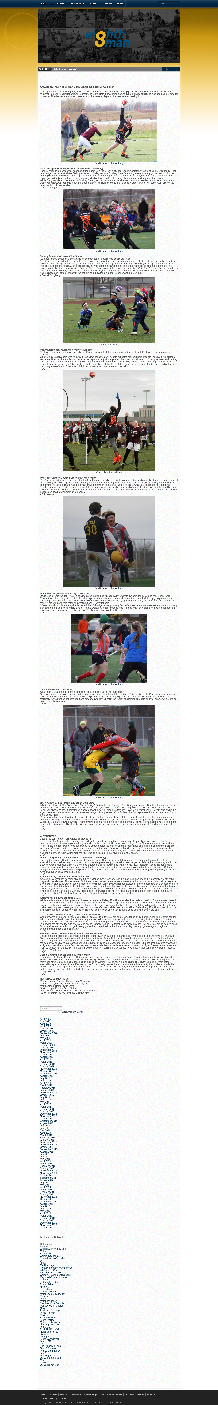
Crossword (76, 1394)
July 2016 (45, 1125)
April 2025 (45, 1019)
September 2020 (49, 1033)
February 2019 (47, 1064)
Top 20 (43, 1353)
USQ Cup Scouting (49, 1398)
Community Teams (50, 1256)
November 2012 (48, 1225)
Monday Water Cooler (51, 1305)
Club (42, 1360)
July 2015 (45, 1154)
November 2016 (48, 1116)
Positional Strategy (50, 1310)
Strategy (44, 1336)
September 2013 (49, 1201)
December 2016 (48, 1114)
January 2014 (47, 1194)
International (46, 1289)
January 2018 (47, 1090)
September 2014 (49, 1178)
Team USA (45, 1341)
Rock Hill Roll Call (49, 1329)
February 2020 (47, 1045)
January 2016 (47, 1140)
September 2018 (49, 1073)
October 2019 (47, 1054)
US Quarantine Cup (50, 1358)
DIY (42, 1260)
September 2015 (49, 1149)
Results (140, 1394)
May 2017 (45, 1102)
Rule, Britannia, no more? (65, 69)
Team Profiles (47, 1320)
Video (63, 1398)
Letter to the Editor (49, 1282)
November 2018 (48, 1069)
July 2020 (45, 1035)
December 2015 (48, 1142)
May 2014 (45, 1185)
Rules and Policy (49, 1332)
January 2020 (47, 1047)
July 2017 (45, 1097)
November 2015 (48, 1144)
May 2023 (45, 1021)
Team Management (50, 1339)
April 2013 (45, 1213)
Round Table (47, 1284)
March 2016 (46, 1135)
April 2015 (45, 1161)
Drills (43, 1263)
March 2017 (46, 1106)
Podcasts (94, 3)
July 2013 (45, 1206)
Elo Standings (57, 3)
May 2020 (45, 1038)
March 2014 (46, 1189)
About (120, 3)
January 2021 (47, 1028)
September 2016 (49, 1121)
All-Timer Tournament (51, 1272)
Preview (44, 1296)
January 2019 (47, 1066)
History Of (45, 1287)
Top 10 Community (50, 1350)
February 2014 (47, 1192)
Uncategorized (47, 1355)
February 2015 (47, 1166)
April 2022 (45, 1026)
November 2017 (48, 1092)
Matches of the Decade (52, 1303)
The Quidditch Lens (50, 1346)
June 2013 (45, 1208)
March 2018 (46, 1085)
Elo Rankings (47, 1265)
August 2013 (46, 1204)
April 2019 (45, 1059)
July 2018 (45, 1078)
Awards (44, 1246)
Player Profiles (47, 1317)
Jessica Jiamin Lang (113, 163)
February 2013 (47, 1218)
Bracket (64, 1394)
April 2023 (45, 1024)
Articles (53, 1394)
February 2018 (47, 1088)
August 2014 (46, 1180)
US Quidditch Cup (49, 1365)
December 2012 (48, 1223)
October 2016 (47, 1118)
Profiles (44, 1315)
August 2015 (46, 1151)
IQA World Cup (48, 1291)
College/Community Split (53, 1249)
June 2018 (45, 1080)
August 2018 (46, 1076)
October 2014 (47, 1175)
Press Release (48, 1313)
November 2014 (48, 1173)
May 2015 (45, 1159)
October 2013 (47, 1199)
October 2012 (47, 1227)
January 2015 (47, 1168)
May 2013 (45, 1211)
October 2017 (47, 1095)
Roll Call (151, 1394)
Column (44, 1251)
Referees (45, 1327)
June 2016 (45, 1128)
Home (43, 3)
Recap (43, 1298)
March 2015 (46, 1163)
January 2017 (47, 1111)
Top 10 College (48, 1348)
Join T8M (108, 3)
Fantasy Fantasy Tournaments (56, 1268)
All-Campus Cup (49, 1270)
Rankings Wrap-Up (50, 1324)
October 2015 (47, 1147)
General (44, 1279)
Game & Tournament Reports (55, 1275)
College (44, 1362)
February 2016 (47, 1137)
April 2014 (45, 1187)
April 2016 (45, 1133)
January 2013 (47, 1220)
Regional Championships (53, 1277)
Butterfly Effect (47, 1253)
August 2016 (46, 1123)
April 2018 (45, 1083)
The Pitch (45, 1343)
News (43, 1308)
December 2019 (48, 1050)
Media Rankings (77, 3)
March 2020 (46, 1042)
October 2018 (47, 1071)
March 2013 (46, 1215)
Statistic (44, 1334)
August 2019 (46, 1057)
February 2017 (47, 1109)
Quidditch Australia (50, 1322)
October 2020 (47, 1031)
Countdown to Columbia (53, 1258)
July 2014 (45, 1182)
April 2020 (45, 1040)
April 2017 (45, 1104)
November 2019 (48, 1052)
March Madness (48, 1301)
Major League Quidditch (52, 1294)
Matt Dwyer (113, 344)
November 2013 (48, 1196)
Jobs (102, 1394)
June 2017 (45, 1099)
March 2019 (46, 1061)
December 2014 (48, 1170)
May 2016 (45, 1130)
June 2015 (45, 1156)
